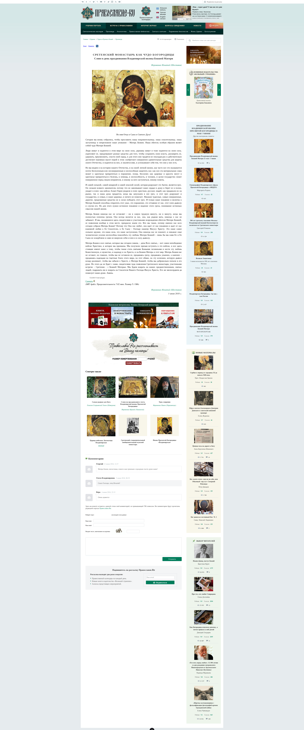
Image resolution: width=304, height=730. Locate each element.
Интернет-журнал (148, 26)
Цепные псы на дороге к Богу (203, 446)
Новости (197, 26)
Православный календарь (146, 18)
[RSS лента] (116, 2)
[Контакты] (119, 2)
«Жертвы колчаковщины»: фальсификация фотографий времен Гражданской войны (204, 705)
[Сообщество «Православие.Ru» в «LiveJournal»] (97, 2)
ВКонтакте (101, 515)
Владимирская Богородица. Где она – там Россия (204, 295)
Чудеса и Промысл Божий (105, 39)
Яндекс (105, 515)
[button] (179, 19)
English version (163, 18)
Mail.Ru (109, 515)
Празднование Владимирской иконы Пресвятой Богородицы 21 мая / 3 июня (204, 129)
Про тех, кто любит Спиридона (204, 594)
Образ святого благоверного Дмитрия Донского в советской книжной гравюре (203, 410)
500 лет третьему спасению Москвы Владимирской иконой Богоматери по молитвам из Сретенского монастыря (203, 222)
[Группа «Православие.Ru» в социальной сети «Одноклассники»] (86, 2)
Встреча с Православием (121, 26)
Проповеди (110, 31)
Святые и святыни (159, 31)
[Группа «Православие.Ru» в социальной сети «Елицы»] (105, 2)
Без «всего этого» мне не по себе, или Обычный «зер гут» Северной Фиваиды (204, 481)
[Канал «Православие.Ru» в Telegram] (108, 2)
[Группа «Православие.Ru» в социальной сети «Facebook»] (90, 2)
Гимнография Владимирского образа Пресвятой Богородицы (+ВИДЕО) (204, 186)
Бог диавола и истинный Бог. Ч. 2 (204, 517)
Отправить (172, 559)
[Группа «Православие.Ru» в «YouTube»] (101, 2)
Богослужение (210, 31)
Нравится (91, 46)
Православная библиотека (139, 31)
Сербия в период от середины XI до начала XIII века (203, 373)
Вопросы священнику (175, 26)
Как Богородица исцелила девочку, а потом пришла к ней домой (204, 628)
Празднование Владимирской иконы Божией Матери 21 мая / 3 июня (204, 157)
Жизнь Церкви (196, 31)
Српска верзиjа (163, 13)
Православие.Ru (105, 508)
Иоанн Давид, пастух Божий (203, 561)
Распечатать (180, 39)
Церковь (92, 39)
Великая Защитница (203, 258)
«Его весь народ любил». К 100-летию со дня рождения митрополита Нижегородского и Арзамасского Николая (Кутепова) (203, 666)
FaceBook (96, 515)
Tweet (84, 46)
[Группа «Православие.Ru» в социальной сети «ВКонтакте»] (83, 2)
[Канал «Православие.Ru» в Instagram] (112, 2)
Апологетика (122, 31)
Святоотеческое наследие (93, 31)
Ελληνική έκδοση (163, 9)
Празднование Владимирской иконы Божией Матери (204, 327)
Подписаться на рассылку (214, 2)
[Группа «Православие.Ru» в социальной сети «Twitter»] (94, 2)
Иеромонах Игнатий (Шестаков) (166, 65)
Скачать (89, 281)
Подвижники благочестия (178, 31)
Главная (85, 39)
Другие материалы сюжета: (203, 136)
